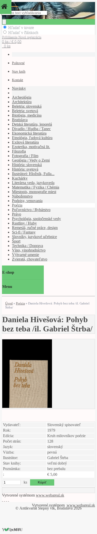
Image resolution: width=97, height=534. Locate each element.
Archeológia (21, 97)
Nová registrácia (29, 37)
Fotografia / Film (25, 156)
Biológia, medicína (27, 115)
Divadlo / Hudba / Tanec (31, 129)
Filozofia (19, 151)
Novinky (19, 88)
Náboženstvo (22, 196)
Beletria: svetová (25, 111)
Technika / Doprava (27, 246)
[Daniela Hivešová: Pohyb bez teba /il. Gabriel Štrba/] (27, 406)
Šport (16, 241)
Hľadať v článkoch (23, 32)
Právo (16, 214)
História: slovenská (27, 165)
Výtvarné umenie (25, 255)
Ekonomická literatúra (29, 133)
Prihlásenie (10, 37)
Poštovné (18, 63)
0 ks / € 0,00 (11, 41)
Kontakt (17, 80)
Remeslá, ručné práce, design (35, 228)
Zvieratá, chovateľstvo (29, 259)
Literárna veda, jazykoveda (33, 183)
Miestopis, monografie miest (34, 192)
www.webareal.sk (50, 495)
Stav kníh (18, 71)
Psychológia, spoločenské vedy (36, 219)
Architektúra (22, 102)
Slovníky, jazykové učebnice (34, 237)
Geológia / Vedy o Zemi (31, 160)
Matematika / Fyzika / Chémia (35, 187)
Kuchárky (20, 178)
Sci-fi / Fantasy (24, 232)
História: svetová (25, 169)
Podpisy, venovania (27, 201)
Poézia (17, 205)
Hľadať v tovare (21, 27)
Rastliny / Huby (24, 223)
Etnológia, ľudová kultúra (32, 138)
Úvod (9, 303)
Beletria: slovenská (27, 106)
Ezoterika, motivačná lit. (31, 147)
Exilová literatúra (25, 142)
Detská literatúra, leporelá (32, 124)
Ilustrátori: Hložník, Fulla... (33, 174)
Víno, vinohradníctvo (29, 250)
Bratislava (20, 120)
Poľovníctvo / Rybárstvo (31, 210)
